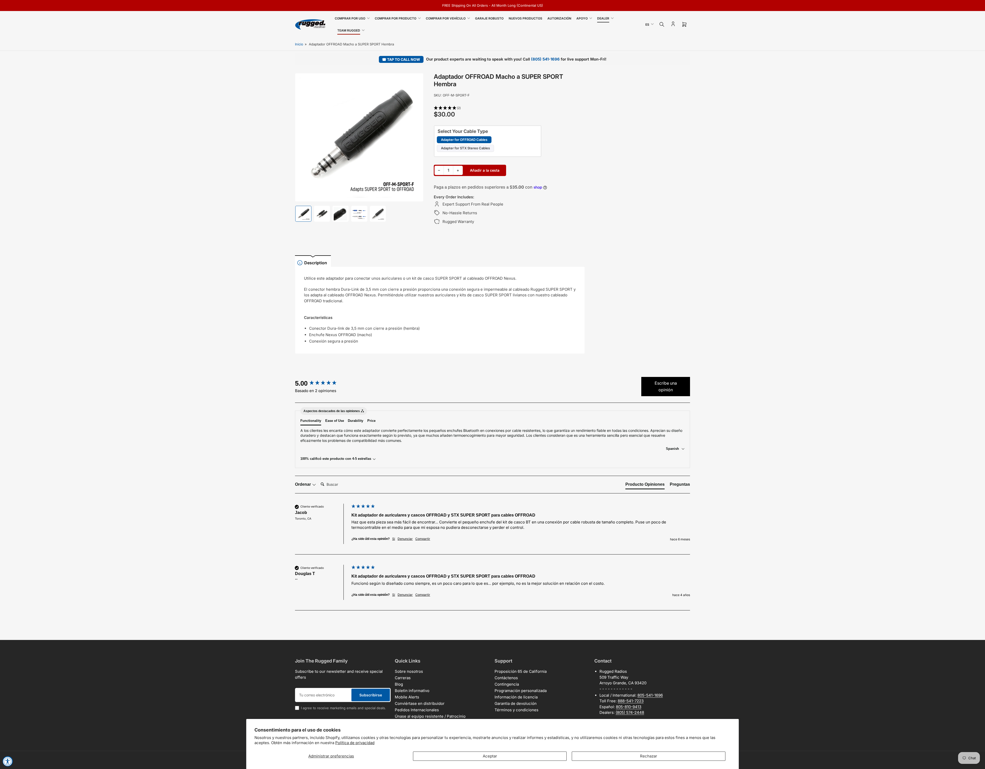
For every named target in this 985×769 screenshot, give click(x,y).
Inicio (299, 44)
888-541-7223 (631, 700)
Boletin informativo (412, 690)
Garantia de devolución (516, 703)
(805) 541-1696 (545, 59)
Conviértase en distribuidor (420, 703)
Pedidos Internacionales (417, 709)
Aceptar (490, 756)
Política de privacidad (355, 742)
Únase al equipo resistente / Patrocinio (430, 716)
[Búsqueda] (661, 24)
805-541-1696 (650, 695)
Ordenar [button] (303, 484)
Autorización (559, 18)
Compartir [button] (422, 539)
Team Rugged (348, 30)
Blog (399, 684)
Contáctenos (506, 677)
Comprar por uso (350, 18)
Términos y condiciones (516, 709)
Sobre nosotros (409, 671)
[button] (509, 108)
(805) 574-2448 (630, 712)
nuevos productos (525, 18)
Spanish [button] (673, 449)
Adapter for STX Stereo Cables (465, 148)
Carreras (403, 677)
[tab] (645, 485)
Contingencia (507, 684)
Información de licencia (516, 697)
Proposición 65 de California (521, 671)
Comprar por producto (395, 18)
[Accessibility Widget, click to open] (8, 761)
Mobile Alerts (407, 697)
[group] (322, 383)
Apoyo (582, 18)
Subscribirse (370, 695)
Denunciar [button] (405, 539)
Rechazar (648, 756)
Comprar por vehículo (446, 18)
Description (315, 262)
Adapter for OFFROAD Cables (464, 140)
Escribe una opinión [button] (666, 386)
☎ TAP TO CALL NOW (401, 59)
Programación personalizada (521, 690)
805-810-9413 (628, 706)
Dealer (603, 18)
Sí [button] (393, 539)
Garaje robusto (489, 18)
